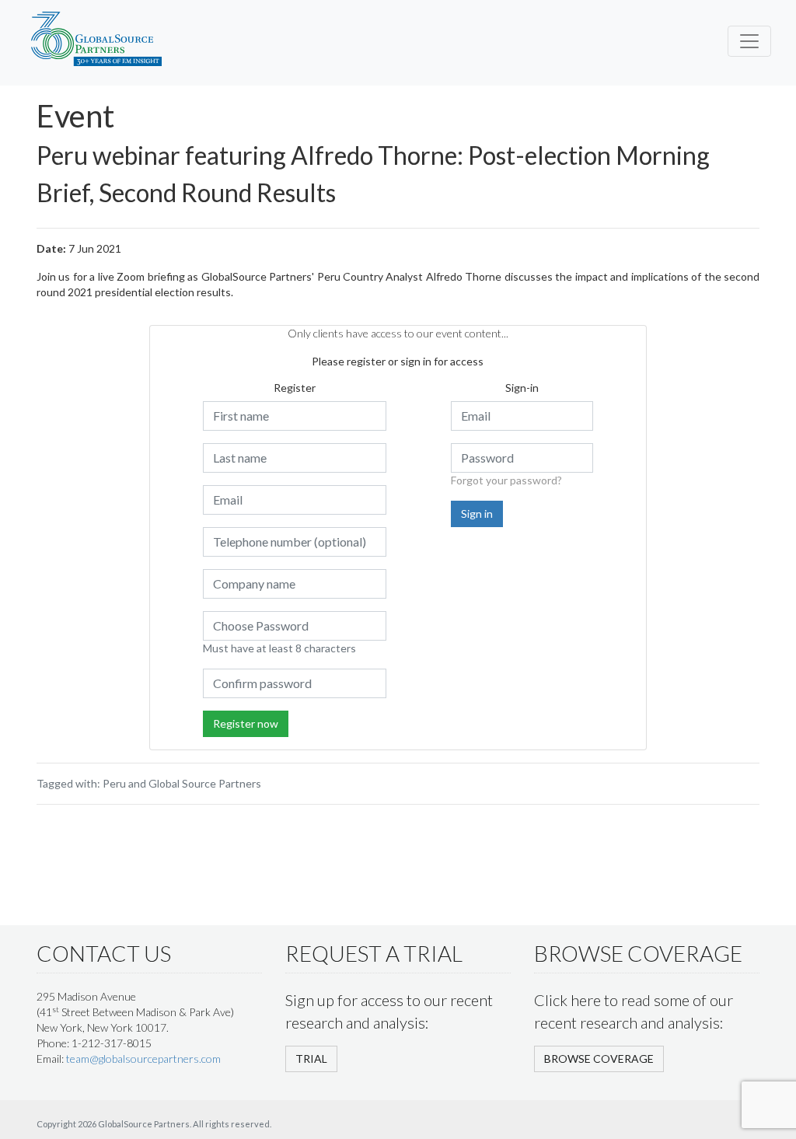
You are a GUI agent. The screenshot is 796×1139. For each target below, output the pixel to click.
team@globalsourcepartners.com (143, 1058)
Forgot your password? (506, 480)
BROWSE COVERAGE (599, 1058)
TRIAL (311, 1058)
